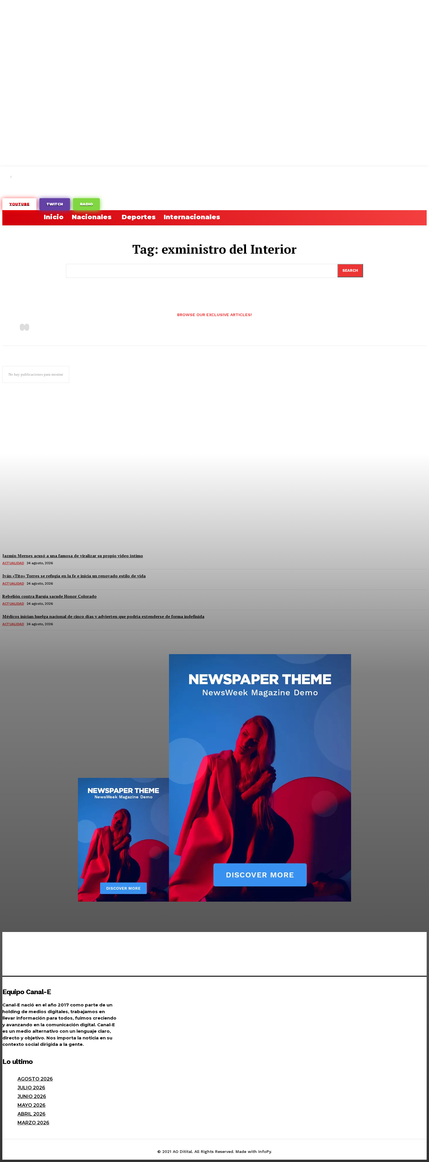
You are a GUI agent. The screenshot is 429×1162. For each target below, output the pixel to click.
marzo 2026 (33, 1123)
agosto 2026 (35, 1079)
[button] (9, 217)
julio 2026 (31, 1087)
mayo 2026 (32, 1105)
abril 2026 (32, 1114)
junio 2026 (32, 1096)
